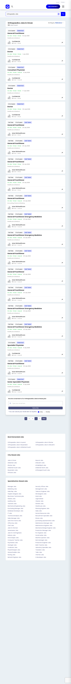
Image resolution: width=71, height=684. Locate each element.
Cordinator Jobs (12, 547)
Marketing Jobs (12, 489)
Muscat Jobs (39, 460)
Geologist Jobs (12, 545)
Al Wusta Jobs (12, 472)
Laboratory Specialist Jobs (43, 547)
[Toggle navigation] (63, 6)
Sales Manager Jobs (14, 518)
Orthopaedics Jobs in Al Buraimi (45, 445)
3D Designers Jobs (41, 494)
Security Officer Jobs (42, 486)
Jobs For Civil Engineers (15, 533)
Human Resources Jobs (43, 513)
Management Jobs (41, 489)
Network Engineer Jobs (14, 557)
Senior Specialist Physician (18, 382)
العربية (57, 2)
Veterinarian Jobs (13, 530)
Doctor (10, 52)
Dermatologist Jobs (41, 540)
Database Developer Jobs (15, 511)
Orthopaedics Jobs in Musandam (18, 445)
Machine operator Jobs (42, 538)
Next (44, 418)
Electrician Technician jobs (16, 496)
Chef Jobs (11, 525)
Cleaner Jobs (39, 501)
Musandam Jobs (13, 470)
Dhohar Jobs (11, 465)
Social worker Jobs (41, 535)
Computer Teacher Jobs (15, 540)
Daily (41, 412)
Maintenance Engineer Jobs (44, 525)
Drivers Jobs (39, 518)
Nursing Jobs (11, 555)
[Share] (62, 42)
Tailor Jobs (39, 552)
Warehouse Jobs (41, 506)
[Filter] (58, 14)
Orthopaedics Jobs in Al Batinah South (19, 447)
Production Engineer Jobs (43, 542)
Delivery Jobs (12, 535)
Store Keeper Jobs (13, 538)
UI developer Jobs (41, 557)
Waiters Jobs (11, 499)
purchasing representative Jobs (45, 520)
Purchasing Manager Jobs (15, 508)
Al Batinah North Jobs (42, 468)
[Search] (63, 14)
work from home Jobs (14, 520)
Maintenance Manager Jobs (44, 523)
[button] (12, 6)
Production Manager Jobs (43, 530)
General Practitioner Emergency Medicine (24, 217)
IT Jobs (10, 513)
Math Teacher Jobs (41, 545)
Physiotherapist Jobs (14, 550)
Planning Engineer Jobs (42, 508)
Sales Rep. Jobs (12, 491)
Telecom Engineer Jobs (43, 491)
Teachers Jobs (12, 503)
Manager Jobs (12, 486)
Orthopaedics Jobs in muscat (17, 442)
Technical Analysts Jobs (15, 516)
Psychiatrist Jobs (13, 542)
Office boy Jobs (12, 523)
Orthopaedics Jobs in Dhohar (44, 442)
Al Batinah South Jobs (14, 468)
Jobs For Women (13, 528)
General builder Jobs (14, 552)
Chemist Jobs (40, 555)
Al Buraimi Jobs (40, 463)
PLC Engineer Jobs (41, 533)
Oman (63, 2)
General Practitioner (15, 33)
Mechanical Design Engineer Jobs (46, 528)
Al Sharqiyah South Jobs (43, 470)
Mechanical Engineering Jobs (16, 506)
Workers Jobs (39, 503)
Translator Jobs (40, 550)
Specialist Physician (15, 345)
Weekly (48, 412)
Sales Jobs (39, 511)
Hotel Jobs (39, 496)
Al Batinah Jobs (12, 463)
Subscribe (35, 408)
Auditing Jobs (12, 501)
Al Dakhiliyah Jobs (41, 465)
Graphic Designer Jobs (14, 494)
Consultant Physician (16, 70)
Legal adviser (39, 499)
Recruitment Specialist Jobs (44, 516)
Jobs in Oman (12, 460)
